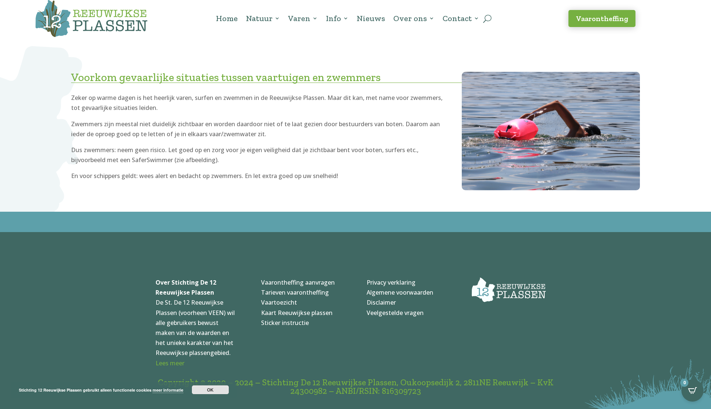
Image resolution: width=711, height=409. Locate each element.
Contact (457, 18)
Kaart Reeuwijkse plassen (297, 313)
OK (210, 389)
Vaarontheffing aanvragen (298, 282)
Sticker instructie (285, 323)
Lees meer (170, 363)
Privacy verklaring (391, 282)
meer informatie (168, 390)
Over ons (410, 18)
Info (333, 18)
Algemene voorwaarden (400, 292)
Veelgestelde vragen (395, 313)
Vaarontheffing (602, 18)
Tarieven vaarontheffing (295, 292)
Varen (299, 18)
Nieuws (371, 18)
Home (227, 18)
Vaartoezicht (279, 302)
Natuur (259, 18)
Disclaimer (381, 302)
